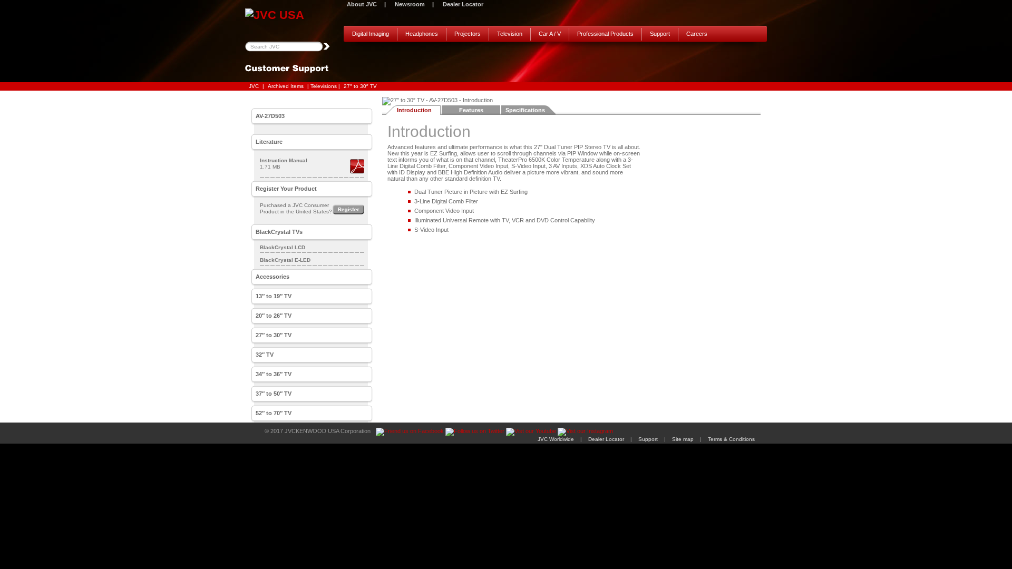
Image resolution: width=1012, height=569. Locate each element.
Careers (696, 34)
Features (471, 110)
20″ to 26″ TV (273, 315)
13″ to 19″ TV (273, 296)
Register (348, 209)
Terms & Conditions (731, 439)
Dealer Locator (463, 4)
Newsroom (410, 4)
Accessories (272, 276)
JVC (254, 86)
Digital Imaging (370, 34)
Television (509, 34)
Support (660, 34)
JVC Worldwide (556, 439)
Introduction (414, 110)
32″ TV (265, 354)
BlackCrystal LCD (282, 247)
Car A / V (550, 34)
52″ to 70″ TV (273, 413)
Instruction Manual (283, 160)
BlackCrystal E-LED (285, 260)
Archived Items (286, 86)
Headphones (421, 34)
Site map (683, 439)
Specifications (525, 110)
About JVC (362, 4)
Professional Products (605, 34)
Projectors (467, 34)
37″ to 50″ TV (273, 393)
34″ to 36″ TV (273, 374)
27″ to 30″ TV (360, 86)
